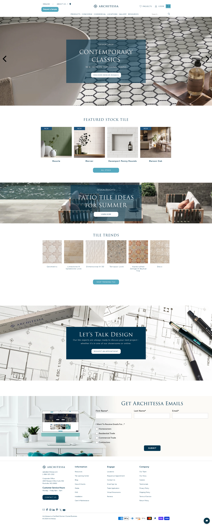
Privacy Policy (144, 488)
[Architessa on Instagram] (50, 509)
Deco (159, 256)
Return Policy (144, 501)
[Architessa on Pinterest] (57, 509)
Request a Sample (50, 9)
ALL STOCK (106, 170)
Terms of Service (145, 496)
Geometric (52, 256)
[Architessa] (106, 6)
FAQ (76, 492)
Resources (78, 472)
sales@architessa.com (50, 472)
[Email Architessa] (44, 509)
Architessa (52, 519)
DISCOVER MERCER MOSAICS (106, 75)
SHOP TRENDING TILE (106, 282)
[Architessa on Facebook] (47, 509)
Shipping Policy (144, 492)
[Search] (169, 14)
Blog (76, 480)
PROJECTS (147, 6)
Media (77, 488)
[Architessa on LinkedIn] (53, 509)
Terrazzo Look (116, 256)
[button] (75, 14)
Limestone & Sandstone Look (73, 256)
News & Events (80, 484)
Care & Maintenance (82, 501)
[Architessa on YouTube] (64, 510)
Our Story (142, 476)
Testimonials (143, 484)
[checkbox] (152, 436)
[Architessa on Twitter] (60, 510)
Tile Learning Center (82, 476)
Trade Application (113, 488)
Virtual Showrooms (114, 492)
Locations (110, 472)
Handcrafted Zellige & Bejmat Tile (138, 256)
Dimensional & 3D (95, 256)
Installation (78, 496)
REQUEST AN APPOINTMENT (106, 351)
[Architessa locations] (70, 4)
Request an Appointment (116, 476)
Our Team (143, 472)
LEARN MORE (106, 214)
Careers (142, 480)
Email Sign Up (112, 484)
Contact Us (50, 497)
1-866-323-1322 (48, 474)
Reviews (110, 496)
